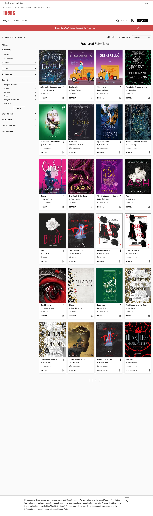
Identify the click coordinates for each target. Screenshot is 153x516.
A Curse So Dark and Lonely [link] (51, 87)
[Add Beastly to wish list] (63, 261)
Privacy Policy (85, 500)
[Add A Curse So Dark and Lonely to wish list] (63, 98)
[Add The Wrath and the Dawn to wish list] (120, 207)
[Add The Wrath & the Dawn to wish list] (91, 207)
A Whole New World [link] (77, 360)
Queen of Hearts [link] (104, 251)
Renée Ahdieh (75, 199)
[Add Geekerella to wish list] (91, 98)
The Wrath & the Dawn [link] (78, 196)
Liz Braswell (75, 363)
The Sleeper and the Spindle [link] (137, 305)
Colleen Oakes (104, 254)
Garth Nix (102, 308)
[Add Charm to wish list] (91, 316)
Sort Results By (124, 37)
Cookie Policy (63, 509)
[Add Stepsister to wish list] (91, 152)
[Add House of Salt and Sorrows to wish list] (148, 152)
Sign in (142, 20)
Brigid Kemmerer (48, 90)
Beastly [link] (43, 251)
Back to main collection (14, 3)
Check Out (59, 28)
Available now (8, 58)
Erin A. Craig (132, 145)
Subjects (7, 20)
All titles (6, 54)
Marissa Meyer (47, 199)
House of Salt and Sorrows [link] (136, 142)
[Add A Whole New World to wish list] (91, 370)
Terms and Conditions (66, 500)
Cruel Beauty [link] (46, 305)
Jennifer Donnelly (77, 145)
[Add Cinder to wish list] (63, 207)
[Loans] (132, 21)
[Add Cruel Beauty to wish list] (63, 316)
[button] (121, 21)
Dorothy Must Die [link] (76, 251)
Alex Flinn (46, 254)
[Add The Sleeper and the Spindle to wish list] (148, 316)
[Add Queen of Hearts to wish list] (120, 261)
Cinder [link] (43, 196)
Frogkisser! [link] (101, 305)
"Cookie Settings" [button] (57, 506)
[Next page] (100, 380)
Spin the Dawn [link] (103, 142)
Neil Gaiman (132, 308)
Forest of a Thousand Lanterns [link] (137, 87)
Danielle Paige (76, 254)
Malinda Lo (131, 199)
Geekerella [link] (73, 87)
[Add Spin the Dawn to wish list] (120, 152)
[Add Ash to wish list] (148, 207)
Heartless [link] (129, 360)
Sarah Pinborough (77, 308)
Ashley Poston (76, 90)
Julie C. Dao (132, 90)
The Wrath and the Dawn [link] (107, 196)
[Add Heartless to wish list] (148, 370)
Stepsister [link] (73, 142)
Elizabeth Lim (103, 145)
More (19, 109)
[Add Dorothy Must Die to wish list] (91, 261)
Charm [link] (71, 305)
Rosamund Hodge (49, 308)
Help (146, 3)
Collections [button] (19, 20)
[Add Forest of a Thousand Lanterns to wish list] (148, 98)
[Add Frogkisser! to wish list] (120, 316)
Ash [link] (127, 196)
